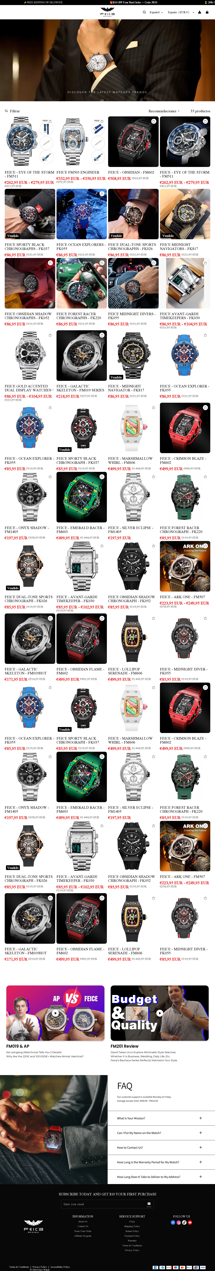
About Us (82, 1221)
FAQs (132, 1221)
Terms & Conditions (132, 1245)
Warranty (132, 1240)
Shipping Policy (132, 1226)
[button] (144, 12)
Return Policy (132, 1231)
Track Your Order (82, 1231)
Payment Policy (132, 1235)
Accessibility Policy (60, 1266)
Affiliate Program (82, 1235)
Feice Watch (43, 1269)
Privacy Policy (132, 1250)
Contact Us (82, 1226)
